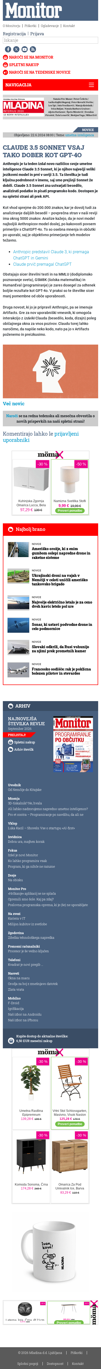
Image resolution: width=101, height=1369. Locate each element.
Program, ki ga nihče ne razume (31, 866)
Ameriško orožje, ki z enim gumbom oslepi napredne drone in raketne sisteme (61, 553)
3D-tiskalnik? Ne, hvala (25, 803)
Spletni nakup (24, 64)
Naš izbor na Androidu (24, 1014)
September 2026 (20, 729)
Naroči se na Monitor (31, 57)
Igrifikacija (16, 1009)
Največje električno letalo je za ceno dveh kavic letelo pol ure (62, 604)
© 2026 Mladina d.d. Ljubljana (40, 1353)
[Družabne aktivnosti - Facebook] (7, 49)
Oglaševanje (50, 26)
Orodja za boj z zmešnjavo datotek (33, 984)
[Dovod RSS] (32, 49)
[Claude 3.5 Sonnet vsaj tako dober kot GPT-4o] (50, 371)
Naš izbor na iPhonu (23, 1020)
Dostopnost (55, 1363)
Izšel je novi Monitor (23, 855)
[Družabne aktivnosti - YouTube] (23, 49)
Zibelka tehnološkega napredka (31, 937)
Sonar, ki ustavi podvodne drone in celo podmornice (62, 626)
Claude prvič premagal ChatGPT (42, 264)
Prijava (37, 33)
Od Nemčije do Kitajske (24, 790)
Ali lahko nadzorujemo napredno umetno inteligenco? (48, 809)
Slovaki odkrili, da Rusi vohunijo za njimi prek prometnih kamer (60, 649)
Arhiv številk (24, 749)
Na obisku (15, 880)
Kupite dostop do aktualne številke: (42, 1036)
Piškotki (31, 26)
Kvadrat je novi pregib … (25, 964)
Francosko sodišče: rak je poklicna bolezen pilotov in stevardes (61, 671)
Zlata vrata (16, 989)
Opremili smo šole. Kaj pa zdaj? (31, 899)
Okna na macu (19, 978)
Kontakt (69, 26)
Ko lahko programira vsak (27, 861)
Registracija (14, 33)
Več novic (14, 403)
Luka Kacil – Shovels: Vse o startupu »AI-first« (41, 828)
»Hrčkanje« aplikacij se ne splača (32, 893)
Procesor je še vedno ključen (28, 951)
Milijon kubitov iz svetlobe (27, 924)
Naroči (12, 415)
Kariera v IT (16, 918)
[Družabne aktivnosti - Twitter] (15, 49)
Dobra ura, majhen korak (26, 841)
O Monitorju (11, 26)
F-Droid (13, 1003)
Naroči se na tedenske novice (39, 72)
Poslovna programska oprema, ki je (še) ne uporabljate (48, 905)
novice (88, 130)
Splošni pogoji (27, 1363)
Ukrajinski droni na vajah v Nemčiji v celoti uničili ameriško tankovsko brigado (60, 580)
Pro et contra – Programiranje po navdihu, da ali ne (45, 814)
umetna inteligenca (79, 135)
